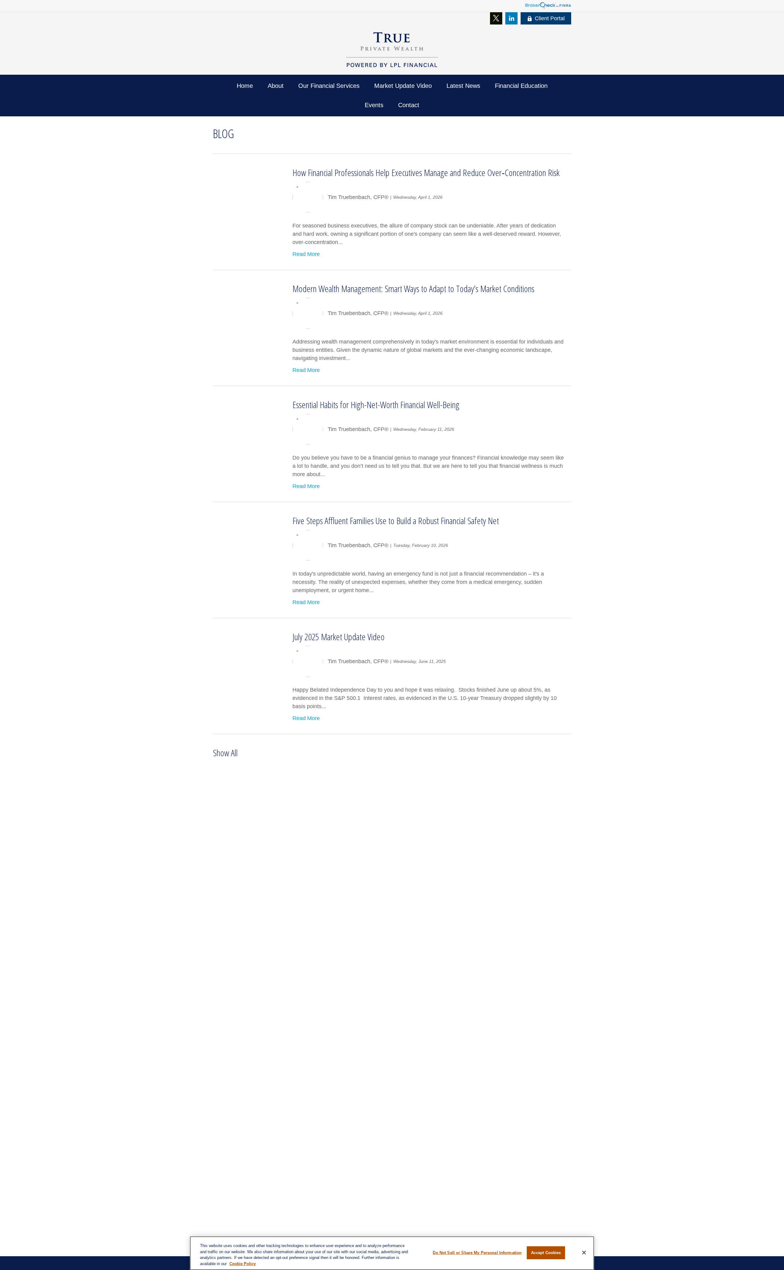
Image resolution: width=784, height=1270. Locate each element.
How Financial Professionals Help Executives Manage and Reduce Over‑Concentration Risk (426, 172)
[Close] (584, 1252)
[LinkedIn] (511, 18)
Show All (225, 752)
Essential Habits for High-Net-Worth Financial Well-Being (375, 404)
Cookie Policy (242, 1263)
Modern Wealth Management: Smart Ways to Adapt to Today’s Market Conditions (413, 288)
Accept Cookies (546, 1252)
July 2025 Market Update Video (338, 636)
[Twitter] (496, 18)
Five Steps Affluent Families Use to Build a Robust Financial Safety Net (395, 520)
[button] (244, 86)
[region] (392, 1253)
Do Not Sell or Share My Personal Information (477, 1252)
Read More (306, 254)
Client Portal (550, 18)
